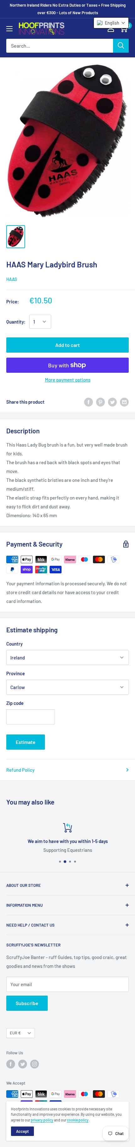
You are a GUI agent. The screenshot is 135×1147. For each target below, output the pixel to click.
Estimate (25, 742)
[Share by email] (124, 402)
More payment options (67, 380)
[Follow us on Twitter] (22, 1064)
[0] (123, 28)
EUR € (15, 1032)
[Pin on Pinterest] (100, 402)
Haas (11, 279)
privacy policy (42, 1120)
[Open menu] (9, 28)
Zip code (15, 703)
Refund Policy (20, 770)
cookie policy (78, 1120)
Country (14, 644)
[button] (111, 23)
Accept (22, 1131)
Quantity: (15, 322)
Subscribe (27, 1003)
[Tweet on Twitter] (112, 402)
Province (15, 673)
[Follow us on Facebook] (10, 1064)
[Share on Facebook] (88, 402)
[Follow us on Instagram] (34, 1064)
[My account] (111, 28)
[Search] (121, 46)
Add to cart (67, 345)
